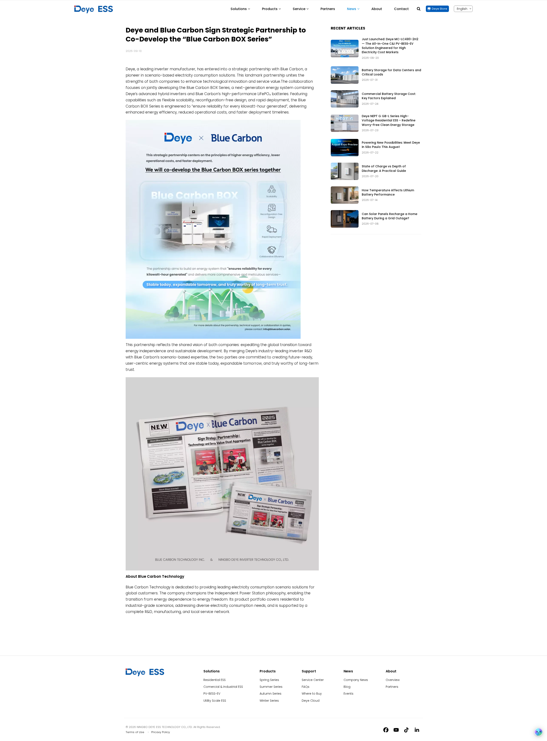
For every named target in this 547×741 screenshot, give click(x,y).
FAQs (305, 687)
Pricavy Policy (160, 732)
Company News (356, 680)
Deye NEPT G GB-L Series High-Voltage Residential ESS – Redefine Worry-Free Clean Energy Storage (388, 120)
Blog (347, 687)
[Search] (419, 9)
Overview (393, 680)
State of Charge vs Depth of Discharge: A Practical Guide (384, 168)
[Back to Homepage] (93, 9)
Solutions (239, 8)
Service (299, 8)
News (351, 8)
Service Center (313, 680)
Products (270, 8)
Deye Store (439, 9)
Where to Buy (312, 693)
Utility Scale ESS (214, 700)
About (376, 8)
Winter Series (269, 700)
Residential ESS (214, 680)
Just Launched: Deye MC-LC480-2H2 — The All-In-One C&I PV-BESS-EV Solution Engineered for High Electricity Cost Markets (390, 45)
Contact (401, 8)
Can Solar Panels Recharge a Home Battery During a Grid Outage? (389, 216)
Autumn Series (270, 693)
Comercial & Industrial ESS (223, 687)
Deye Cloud (310, 700)
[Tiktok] (406, 729)
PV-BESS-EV (211, 693)
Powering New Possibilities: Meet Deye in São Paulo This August (391, 144)
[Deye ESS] (145, 675)
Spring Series (269, 680)
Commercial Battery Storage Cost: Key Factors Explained (389, 96)
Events (348, 693)
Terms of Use (135, 732)
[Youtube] (396, 729)
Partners (328, 8)
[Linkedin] (416, 729)
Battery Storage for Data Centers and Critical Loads (391, 72)
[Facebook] (385, 729)
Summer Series (271, 687)
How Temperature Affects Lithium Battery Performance (388, 192)
